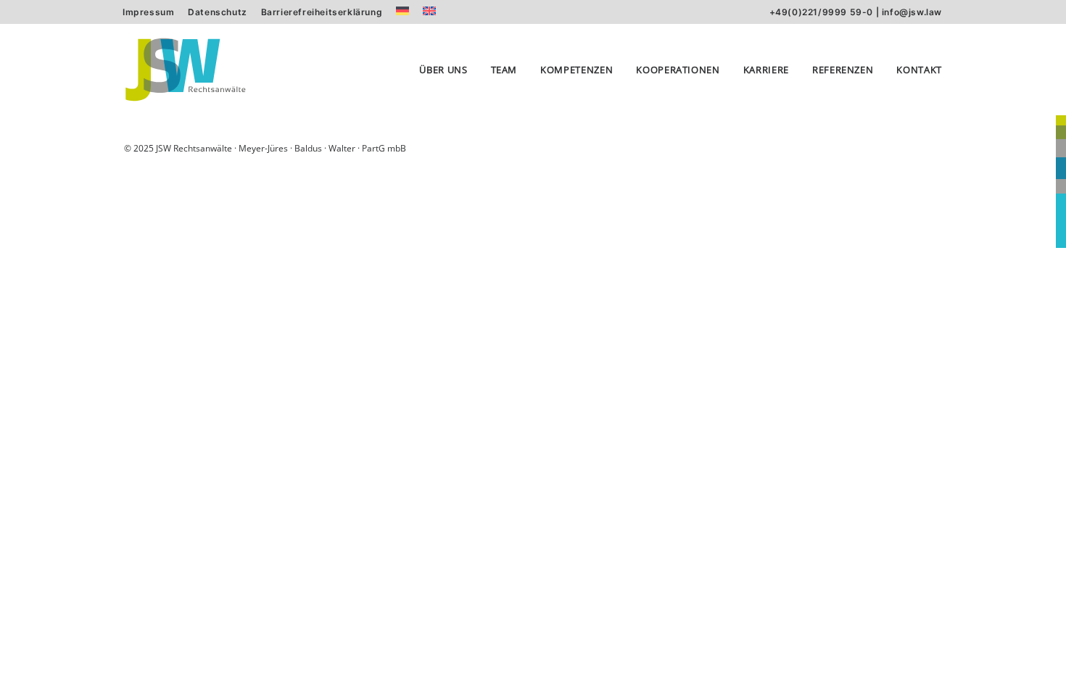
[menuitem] (148, 12)
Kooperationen (677, 69)
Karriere (766, 69)
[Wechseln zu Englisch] (429, 11)
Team (504, 69)
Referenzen (843, 69)
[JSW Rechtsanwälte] (185, 69)
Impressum (148, 12)
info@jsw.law (912, 12)
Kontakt (919, 69)
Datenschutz (217, 12)
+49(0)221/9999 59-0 (821, 12)
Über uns (443, 69)
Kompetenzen (576, 69)
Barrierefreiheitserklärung (322, 12)
